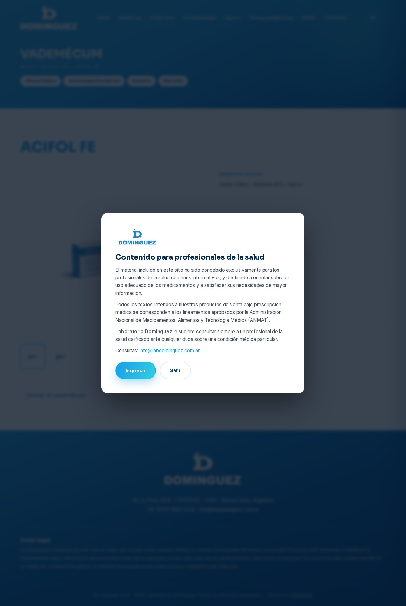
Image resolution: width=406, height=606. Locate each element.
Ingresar (136, 371)
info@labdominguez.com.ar (170, 351)
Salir (175, 370)
